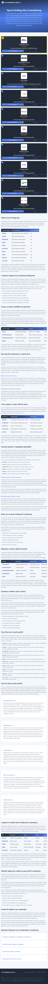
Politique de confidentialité (30, 972)
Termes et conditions (41, 972)
